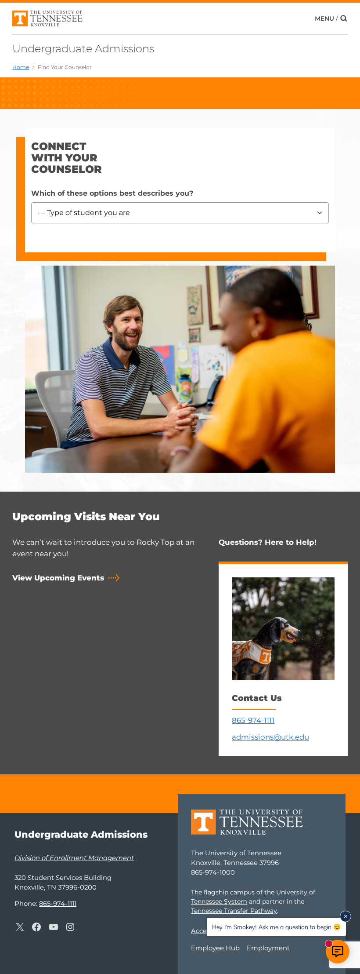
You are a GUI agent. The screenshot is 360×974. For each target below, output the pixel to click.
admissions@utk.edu (270, 737)
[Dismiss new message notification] (345, 916)
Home (20, 67)
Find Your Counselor (65, 67)
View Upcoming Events (58, 577)
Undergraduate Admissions (83, 48)
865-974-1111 (253, 720)
